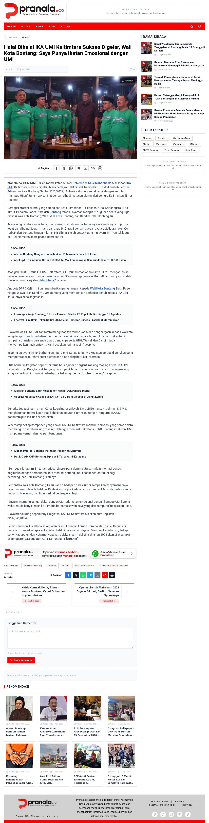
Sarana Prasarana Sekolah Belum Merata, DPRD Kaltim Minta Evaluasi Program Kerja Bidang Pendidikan (179, 114)
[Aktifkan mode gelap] (192, 26)
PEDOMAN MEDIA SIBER (161, 804)
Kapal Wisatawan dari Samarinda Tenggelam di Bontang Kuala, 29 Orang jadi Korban (179, 47)
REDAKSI (180, 801)
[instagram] (171, 814)
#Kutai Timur (190, 150)
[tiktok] (188, 814)
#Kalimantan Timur (181, 138)
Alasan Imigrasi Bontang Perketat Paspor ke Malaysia (47, 450)
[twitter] (163, 814)
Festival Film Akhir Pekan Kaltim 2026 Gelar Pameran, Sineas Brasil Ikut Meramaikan (66, 320)
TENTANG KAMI (159, 801)
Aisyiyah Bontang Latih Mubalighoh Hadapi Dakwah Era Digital (52, 390)
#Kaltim (65, 565)
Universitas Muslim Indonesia (91, 183)
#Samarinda (178, 144)
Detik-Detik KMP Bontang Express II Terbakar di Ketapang (50, 456)
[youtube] (179, 814)
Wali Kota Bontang (102, 288)
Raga (39, 26)
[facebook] (155, 814)
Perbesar (129, 80)
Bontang (55, 212)
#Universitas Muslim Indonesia (113, 565)
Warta (11, 26)
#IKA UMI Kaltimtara (84, 565)
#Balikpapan (161, 144)
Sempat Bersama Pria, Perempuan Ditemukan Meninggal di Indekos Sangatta (179, 64)
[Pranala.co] (37, 803)
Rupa (52, 26)
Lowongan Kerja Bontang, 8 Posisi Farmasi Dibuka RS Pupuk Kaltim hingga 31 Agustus (67, 314)
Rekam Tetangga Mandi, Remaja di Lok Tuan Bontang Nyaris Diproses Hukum (176, 97)
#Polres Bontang (171, 150)
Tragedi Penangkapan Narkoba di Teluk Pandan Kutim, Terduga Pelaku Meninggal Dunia (178, 80)
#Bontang (51, 565)
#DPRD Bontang (150, 150)
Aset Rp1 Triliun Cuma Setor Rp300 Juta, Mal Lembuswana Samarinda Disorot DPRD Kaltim (70, 260)
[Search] (200, 26)
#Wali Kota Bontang (32, 565)
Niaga (25, 26)
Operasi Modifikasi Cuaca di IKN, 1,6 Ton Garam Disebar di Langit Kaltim (58, 396)
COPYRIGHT (188, 804)
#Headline (162, 138)
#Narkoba (194, 144)
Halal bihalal (47, 280)
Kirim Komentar (23, 660)
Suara (65, 26)
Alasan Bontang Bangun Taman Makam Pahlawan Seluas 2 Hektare (55, 254)
